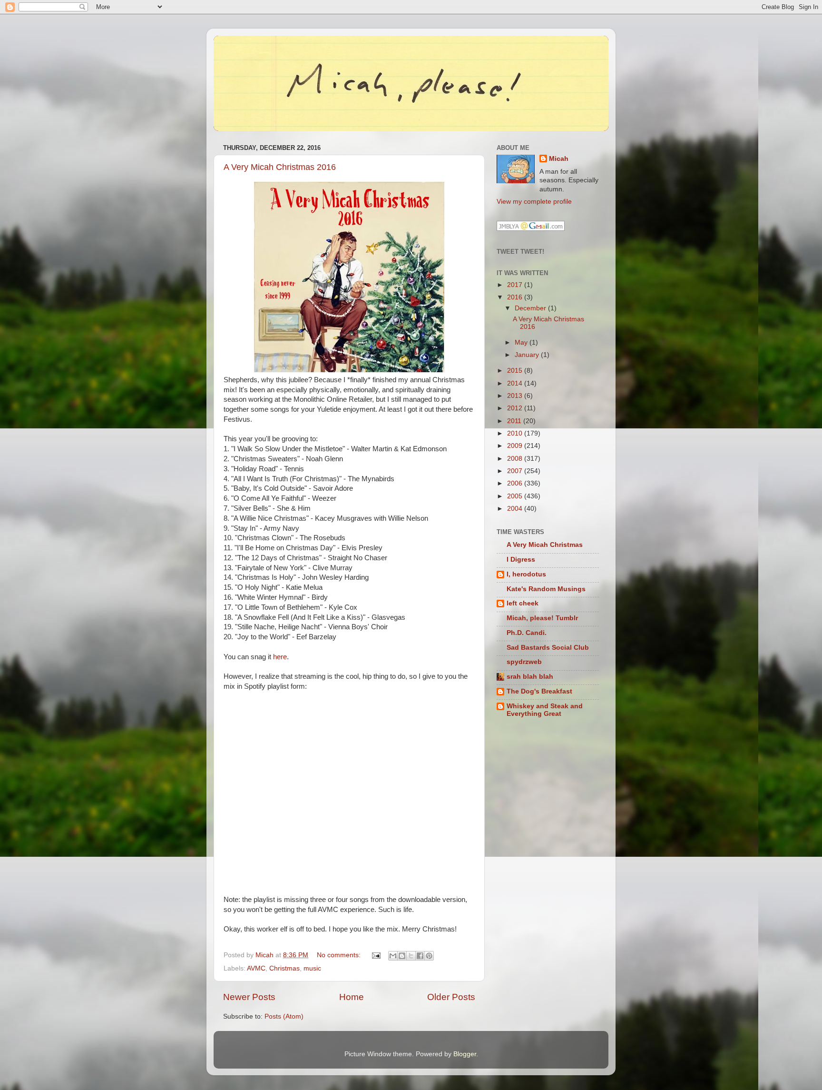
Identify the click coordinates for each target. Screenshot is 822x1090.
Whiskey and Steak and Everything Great (545, 710)
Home (351, 997)
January (528, 354)
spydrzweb (524, 661)
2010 (515, 433)
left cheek (522, 603)
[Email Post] (375, 955)
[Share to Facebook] (420, 956)
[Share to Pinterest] (429, 956)
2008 (515, 458)
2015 (515, 370)
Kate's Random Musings (546, 589)
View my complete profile (534, 201)
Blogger (464, 1054)
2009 (515, 445)
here (280, 657)
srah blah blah (530, 676)
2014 (515, 383)
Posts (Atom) (283, 1016)
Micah (558, 158)
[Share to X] (411, 956)
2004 (515, 508)
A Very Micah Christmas (545, 544)
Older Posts (451, 997)
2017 (515, 284)
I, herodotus (526, 574)
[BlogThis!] (402, 956)
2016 (515, 297)
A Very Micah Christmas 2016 (280, 167)
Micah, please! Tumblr (542, 618)
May (522, 342)
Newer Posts (249, 997)
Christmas (284, 968)
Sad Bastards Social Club (548, 647)
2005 (515, 496)
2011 (515, 421)
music (312, 968)
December (531, 308)
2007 (515, 471)
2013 (515, 395)
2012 (515, 408)
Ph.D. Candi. (527, 632)
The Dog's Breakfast (539, 691)
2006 (515, 483)
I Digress (521, 559)
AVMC (256, 968)
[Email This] (393, 956)
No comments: (339, 955)
